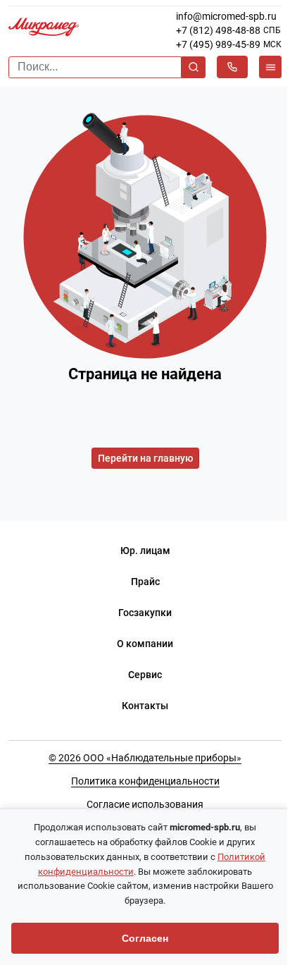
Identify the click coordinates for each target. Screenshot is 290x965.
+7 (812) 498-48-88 (218, 30)
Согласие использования (145, 804)
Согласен (145, 938)
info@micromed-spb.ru (226, 16)
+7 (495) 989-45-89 (218, 44)
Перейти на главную (145, 458)
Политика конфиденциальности (145, 781)
